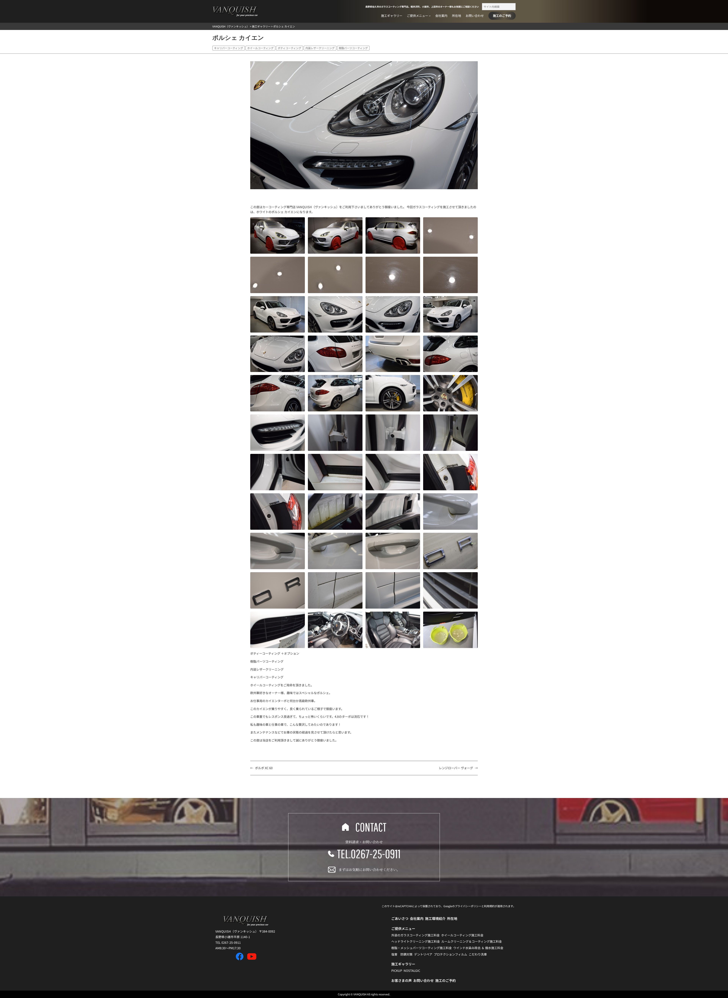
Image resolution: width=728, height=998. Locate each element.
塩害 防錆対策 (402, 954)
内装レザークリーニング (320, 48)
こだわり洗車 (478, 954)
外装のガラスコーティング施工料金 (415, 935)
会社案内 (417, 918)
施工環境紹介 (435, 918)
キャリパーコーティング (228, 48)
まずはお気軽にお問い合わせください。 (369, 869)
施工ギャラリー (403, 963)
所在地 (452, 918)
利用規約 (489, 906)
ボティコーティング (289, 48)
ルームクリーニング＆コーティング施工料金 (471, 941)
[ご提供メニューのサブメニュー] (430, 16)
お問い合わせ (423, 980)
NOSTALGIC (412, 970)
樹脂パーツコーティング (353, 48)
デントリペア (423, 954)
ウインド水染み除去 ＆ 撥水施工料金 (478, 947)
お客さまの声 (401, 980)
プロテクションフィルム (450, 954)
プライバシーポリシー (468, 906)
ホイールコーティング (260, 48)
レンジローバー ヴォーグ (456, 768)
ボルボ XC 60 (264, 768)
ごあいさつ (399, 918)
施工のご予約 (502, 15)
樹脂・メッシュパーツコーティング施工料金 (421, 947)
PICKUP (396, 970)
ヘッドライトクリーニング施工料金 (415, 941)
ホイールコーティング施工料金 (462, 935)
